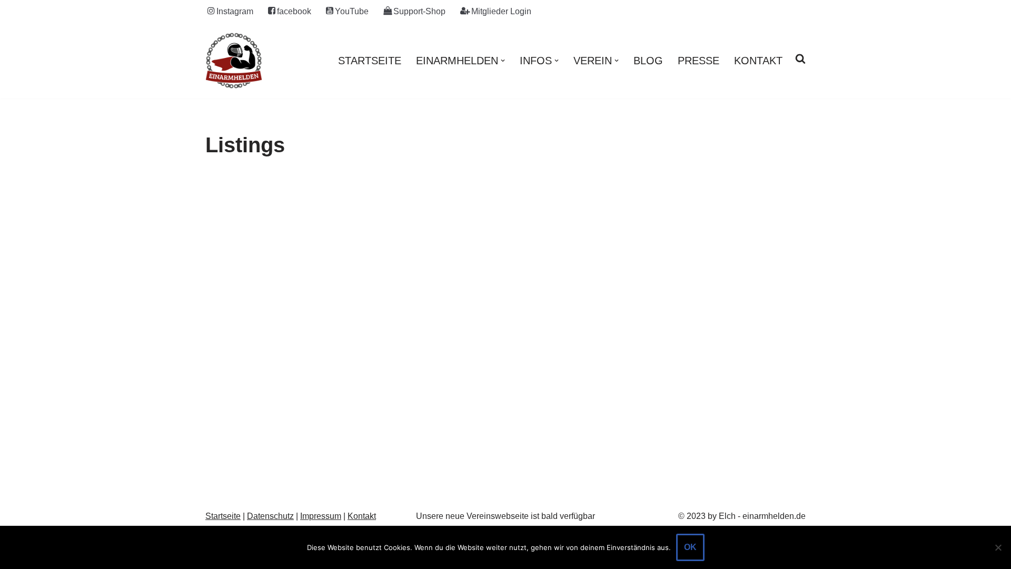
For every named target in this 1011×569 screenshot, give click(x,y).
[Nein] (998, 547)
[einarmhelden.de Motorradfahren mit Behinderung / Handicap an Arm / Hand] (233, 60)
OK (690, 547)
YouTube (352, 11)
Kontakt (758, 60)
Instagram (234, 11)
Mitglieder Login (501, 11)
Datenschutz (270, 516)
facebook (294, 11)
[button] (503, 60)
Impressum (320, 516)
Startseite (369, 60)
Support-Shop (419, 11)
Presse (698, 60)
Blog (648, 60)
